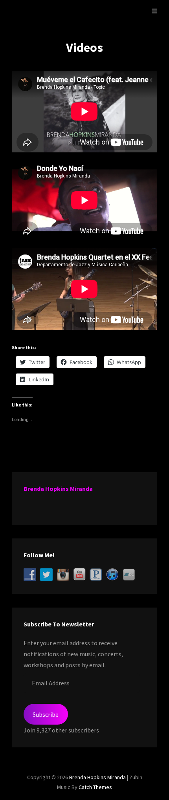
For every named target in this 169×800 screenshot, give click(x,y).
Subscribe (46, 714)
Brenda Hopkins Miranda (58, 488)
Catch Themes (95, 787)
